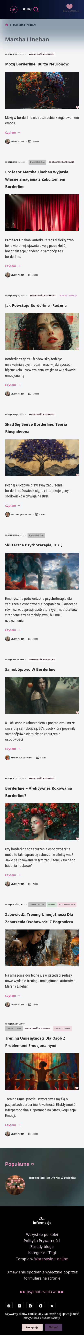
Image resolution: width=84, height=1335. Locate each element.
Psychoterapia (67, 904)
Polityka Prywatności (42, 1240)
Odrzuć (53, 1327)
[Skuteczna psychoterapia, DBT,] (42, 571)
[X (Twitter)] (19, 1306)
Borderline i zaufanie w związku (52, 1178)
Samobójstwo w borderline (30, 669)
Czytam (13, 132)
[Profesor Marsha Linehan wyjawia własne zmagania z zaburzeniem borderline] (42, 212)
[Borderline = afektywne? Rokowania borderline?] (42, 821)
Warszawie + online (51, 1258)
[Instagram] (30, 1306)
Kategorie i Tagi (42, 1252)
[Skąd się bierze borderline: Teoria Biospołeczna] (42, 457)
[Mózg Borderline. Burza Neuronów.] (42, 90)
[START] (6, 25)
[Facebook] (9, 1306)
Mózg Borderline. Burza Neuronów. (37, 64)
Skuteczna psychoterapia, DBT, (33, 545)
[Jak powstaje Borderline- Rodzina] (42, 331)
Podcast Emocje (68, 295)
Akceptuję (32, 1327)
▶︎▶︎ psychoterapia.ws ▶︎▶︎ (42, 1291)
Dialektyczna (37, 162)
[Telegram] (52, 1306)
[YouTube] (41, 1306)
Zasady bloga (42, 1246)
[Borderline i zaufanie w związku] (15, 1185)
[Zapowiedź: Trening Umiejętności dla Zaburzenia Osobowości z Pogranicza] (42, 947)
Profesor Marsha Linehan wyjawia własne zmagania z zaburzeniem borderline (36, 179)
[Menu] (13, 9)
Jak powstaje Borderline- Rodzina (36, 305)
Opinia (51, 904)
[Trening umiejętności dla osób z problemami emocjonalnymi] (42, 1071)
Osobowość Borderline (41, 54)
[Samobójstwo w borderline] (42, 695)
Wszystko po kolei (42, 1234)
